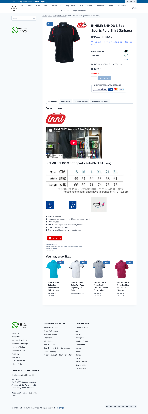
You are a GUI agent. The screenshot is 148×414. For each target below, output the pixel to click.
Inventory (15, 354)
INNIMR (76, 246)
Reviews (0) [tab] (65, 101)
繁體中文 (60, 408)
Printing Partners (18, 350)
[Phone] (135, 1)
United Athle (81, 365)
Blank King (80, 334)
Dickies (78, 348)
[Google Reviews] (135, 406)
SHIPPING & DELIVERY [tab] (100, 101)
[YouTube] (107, 406)
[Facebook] (111, 406)
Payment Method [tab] (81, 101)
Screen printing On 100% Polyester (57, 355)
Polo (80, 246)
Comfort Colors (82, 341)
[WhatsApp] (127, 1)
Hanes (78, 355)
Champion (80, 338)
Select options (77, 297)
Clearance (70, 246)
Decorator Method (50, 328)
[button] (85, 24)
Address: (15, 379)
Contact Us (16, 337)
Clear (126, 59)
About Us (15, 333)
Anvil (77, 331)
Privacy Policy (17, 364)
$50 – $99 (64, 246)
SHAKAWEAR (81, 369)
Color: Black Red (98, 51)
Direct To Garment (50, 331)
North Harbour (81, 362)
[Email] (131, 1)
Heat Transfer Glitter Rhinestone (56, 348)
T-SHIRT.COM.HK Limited (25, 370)
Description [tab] (52, 101)
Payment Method (18, 347)
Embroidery (48, 338)
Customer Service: (19, 393)
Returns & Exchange (19, 344)
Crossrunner (80, 345)
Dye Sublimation (50, 334)
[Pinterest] (123, 406)
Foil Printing (48, 341)
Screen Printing (49, 351)
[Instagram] (119, 406)
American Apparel (83, 328)
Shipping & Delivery (19, 340)
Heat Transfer (49, 345)
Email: (14, 375)
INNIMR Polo (56, 246)
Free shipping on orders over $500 (25, 2)
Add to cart (104, 78)
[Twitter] (115, 406)
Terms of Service (18, 361)
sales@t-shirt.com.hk (25, 375)
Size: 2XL (95, 55)
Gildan (78, 351)
